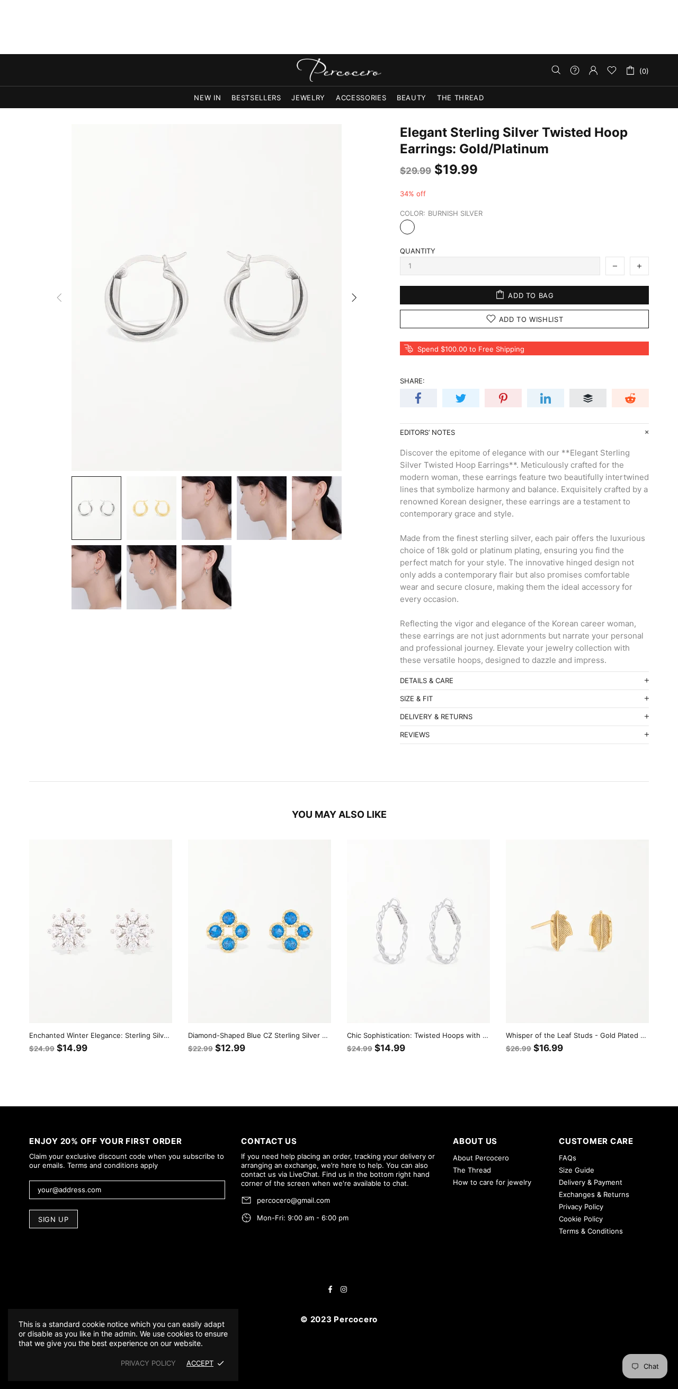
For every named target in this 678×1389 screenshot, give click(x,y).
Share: (412, 381)
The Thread (472, 1170)
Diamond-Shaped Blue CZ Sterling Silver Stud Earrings (259, 1035)
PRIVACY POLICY (148, 1363)
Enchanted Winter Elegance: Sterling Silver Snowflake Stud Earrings (100, 1035)
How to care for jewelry (492, 1182)
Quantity (417, 251)
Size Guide (576, 1170)
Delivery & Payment (590, 1182)
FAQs (567, 1158)
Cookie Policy (581, 1219)
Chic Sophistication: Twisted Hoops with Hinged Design (418, 1035)
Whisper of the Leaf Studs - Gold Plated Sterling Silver (577, 1035)
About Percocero (481, 1158)
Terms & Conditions (591, 1231)
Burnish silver (407, 227)
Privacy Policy (581, 1206)
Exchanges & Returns (594, 1194)
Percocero (339, 70)
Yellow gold (425, 227)
